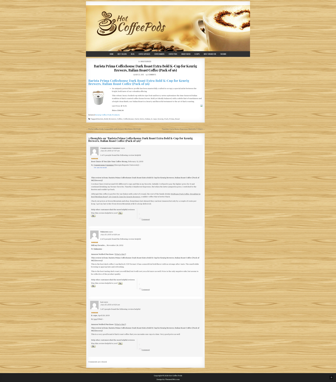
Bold (106, 119)
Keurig (161, 119)
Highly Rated (185, 54)
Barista (100, 119)
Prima (171, 119)
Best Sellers (122, 54)
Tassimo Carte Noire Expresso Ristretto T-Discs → (183, 129)
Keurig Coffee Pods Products (107, 115)
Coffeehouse (128, 119)
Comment (146, 219)
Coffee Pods (173, 54)
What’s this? (120, 254)
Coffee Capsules (144, 54)
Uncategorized (146, 61)
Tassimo (223, 54)
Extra (142, 119)
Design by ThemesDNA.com (168, 379)
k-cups (154, 119)
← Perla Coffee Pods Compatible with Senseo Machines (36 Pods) (113, 129)
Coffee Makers (159, 54)
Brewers (112, 119)
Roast (177, 119)
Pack (166, 119)
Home (111, 54)
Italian (147, 119)
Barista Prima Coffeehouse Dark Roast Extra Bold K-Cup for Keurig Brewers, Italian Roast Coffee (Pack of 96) (145, 68)
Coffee (119, 119)
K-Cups (197, 54)
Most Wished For (210, 54)
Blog (132, 54)
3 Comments (152, 74)
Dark (137, 119)
